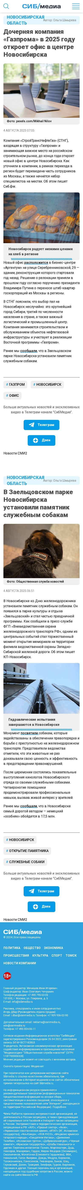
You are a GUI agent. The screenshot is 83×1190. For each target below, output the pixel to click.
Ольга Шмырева (64, 20)
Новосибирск (48, 385)
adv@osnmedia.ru (14, 1025)
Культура (40, 955)
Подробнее (59, 1107)
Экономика (53, 948)
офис (13, 396)
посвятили (30, 733)
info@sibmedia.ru (22, 1001)
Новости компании (19, 963)
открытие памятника (28, 851)
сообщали (28, 351)
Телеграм (46, 425)
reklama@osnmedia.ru (46, 1022)
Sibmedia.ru (46, 1083)
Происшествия (16, 955)
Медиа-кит (37, 1066)
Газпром (16, 385)
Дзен (46, 440)
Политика (11, 948)
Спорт (57, 955)
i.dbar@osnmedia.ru (23, 1015)
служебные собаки (26, 862)
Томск (71, 955)
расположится (36, 263)
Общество (32, 948)
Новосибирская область (23, 20)
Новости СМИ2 (15, 453)
